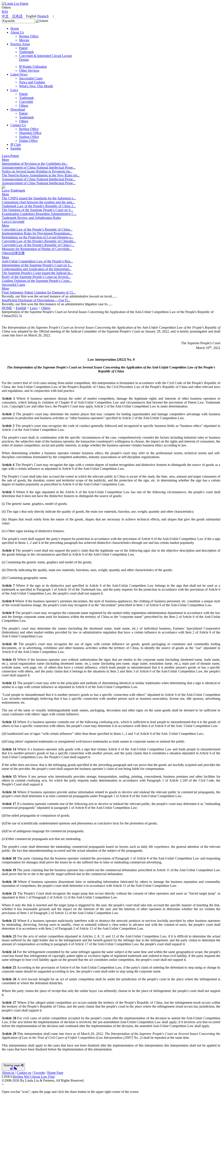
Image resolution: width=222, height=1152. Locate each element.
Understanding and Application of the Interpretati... (36, 269)
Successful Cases (13, 284)
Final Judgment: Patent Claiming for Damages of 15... (38, 292)
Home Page (55, 1072)
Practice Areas (20, 44)
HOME (7, 308)
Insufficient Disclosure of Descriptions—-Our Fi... (36, 300)
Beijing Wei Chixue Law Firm (34, 1076)
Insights (15, 148)
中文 (5, 16)
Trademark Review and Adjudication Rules (31, 218)
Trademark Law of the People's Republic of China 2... (39, 206)
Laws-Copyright (13, 221)
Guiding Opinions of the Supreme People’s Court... (37, 281)
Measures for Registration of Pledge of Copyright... (37, 249)
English (21, 308)
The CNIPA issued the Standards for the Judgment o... (39, 198)
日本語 (17, 16)
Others (45, 308)
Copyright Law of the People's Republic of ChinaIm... (39, 241)
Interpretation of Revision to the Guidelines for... (35, 163)
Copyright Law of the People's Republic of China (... (38, 245)
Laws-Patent (10, 156)
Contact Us (18, 125)
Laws (14, 90)
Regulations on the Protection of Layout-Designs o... (38, 237)
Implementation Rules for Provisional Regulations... (37, 233)
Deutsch (43, 16)
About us (8, 1072)
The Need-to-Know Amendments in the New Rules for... (41, 175)
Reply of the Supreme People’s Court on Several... (36, 277)
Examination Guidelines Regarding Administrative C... (39, 214)
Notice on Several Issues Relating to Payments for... (37, 171)
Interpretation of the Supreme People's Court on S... (37, 265)
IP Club (15, 144)
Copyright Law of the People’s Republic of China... (37, 229)
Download (17, 109)
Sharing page (11, 1065)
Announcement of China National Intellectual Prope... (38, 167)
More (5, 160)
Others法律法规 (13, 253)
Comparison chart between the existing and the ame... (38, 202)
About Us (17, 32)
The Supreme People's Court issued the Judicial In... (37, 273)
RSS (5, 11)
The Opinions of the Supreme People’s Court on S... (37, 210)
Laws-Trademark (13, 190)
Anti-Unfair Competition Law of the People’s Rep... (37, 261)
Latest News (19, 74)
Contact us (24, 1072)
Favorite (39, 1072)
